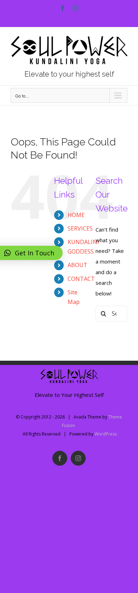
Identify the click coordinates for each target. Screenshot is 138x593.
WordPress (105, 434)
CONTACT (81, 279)
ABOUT (77, 265)
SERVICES (80, 228)
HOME (76, 215)
